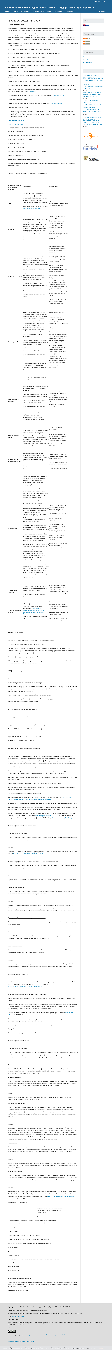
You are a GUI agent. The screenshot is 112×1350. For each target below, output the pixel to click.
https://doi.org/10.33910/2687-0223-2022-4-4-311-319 (28, 854)
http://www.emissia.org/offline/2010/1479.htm (60, 1196)
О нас (15, 11)
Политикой (100, 1348)
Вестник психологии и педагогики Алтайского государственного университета (49, 7)
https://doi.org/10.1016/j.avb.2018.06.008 (46, 815)
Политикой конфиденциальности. (24, 1341)
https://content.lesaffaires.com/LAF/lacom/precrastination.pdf (25, 986)
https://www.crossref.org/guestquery (61, 818)
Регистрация (96, 1)
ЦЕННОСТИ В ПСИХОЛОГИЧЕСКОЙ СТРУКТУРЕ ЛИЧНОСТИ (93, 86)
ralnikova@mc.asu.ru (18, 1316)
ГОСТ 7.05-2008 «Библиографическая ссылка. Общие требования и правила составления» (34, 610)
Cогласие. (11, 1341)
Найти (103, 11)
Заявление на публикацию (16, 124)
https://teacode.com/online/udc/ (32, 208)
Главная (7, 11)
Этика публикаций (38, 11)
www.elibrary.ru (31, 91)
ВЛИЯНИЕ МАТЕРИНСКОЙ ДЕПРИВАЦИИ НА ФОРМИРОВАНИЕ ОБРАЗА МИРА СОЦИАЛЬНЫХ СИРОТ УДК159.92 (93, 77)
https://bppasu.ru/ (59, 95)
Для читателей (87, 57)
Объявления (70, 11)
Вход (103, 1)
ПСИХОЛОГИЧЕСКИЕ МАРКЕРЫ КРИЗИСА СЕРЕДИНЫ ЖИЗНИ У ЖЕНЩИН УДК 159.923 (92, 94)
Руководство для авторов (16, 120)
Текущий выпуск (25, 11)
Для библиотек (87, 62)
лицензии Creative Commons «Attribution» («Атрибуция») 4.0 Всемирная (48, 1335)
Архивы (49, 11)
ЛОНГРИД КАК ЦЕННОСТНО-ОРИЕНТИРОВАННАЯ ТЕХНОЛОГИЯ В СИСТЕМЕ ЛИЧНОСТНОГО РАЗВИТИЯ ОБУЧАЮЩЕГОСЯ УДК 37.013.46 (92, 121)
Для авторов (58, 11)
